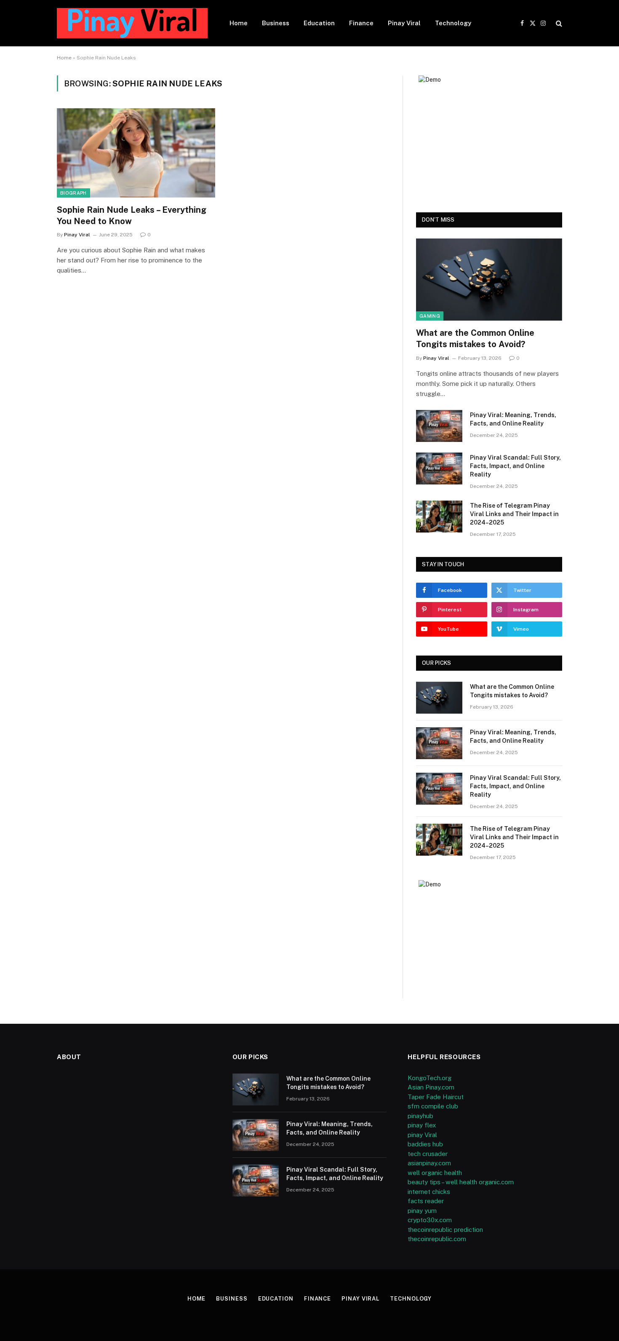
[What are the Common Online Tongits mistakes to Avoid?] (489, 279)
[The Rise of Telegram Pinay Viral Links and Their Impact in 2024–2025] (439, 517)
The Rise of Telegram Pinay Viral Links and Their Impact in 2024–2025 (514, 514)
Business (275, 23)
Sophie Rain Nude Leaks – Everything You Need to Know (131, 215)
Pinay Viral (404, 23)
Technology (453, 23)
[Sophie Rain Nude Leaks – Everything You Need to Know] (136, 153)
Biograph (73, 192)
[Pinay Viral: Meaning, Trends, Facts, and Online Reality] (439, 426)
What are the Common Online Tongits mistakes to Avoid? (475, 338)
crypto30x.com (430, 1219)
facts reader (426, 1200)
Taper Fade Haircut (436, 1096)
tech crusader (428, 1153)
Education (319, 23)
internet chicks (429, 1191)
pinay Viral (422, 1134)
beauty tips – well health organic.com (461, 1182)
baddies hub (425, 1144)
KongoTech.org (429, 1077)
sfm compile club (433, 1106)
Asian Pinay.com (431, 1087)
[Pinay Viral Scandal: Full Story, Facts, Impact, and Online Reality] (439, 468)
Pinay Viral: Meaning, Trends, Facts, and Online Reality (513, 419)
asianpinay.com (429, 1163)
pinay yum (422, 1210)
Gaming (429, 316)
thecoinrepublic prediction (445, 1229)
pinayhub (420, 1115)
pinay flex (422, 1125)
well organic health (435, 1172)
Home (238, 23)
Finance (361, 23)
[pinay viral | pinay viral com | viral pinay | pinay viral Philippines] (132, 23)
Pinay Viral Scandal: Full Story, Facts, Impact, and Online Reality (515, 466)
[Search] (558, 23)
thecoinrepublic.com (437, 1238)
